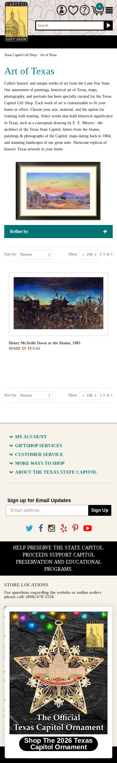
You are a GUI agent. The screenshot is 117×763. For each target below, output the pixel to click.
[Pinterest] (75, 528)
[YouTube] (88, 528)
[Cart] (98, 14)
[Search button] (108, 25)
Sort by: (10, 254)
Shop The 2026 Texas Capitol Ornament (58, 744)
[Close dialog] (106, 613)
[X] (29, 528)
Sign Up (99, 510)
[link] (58, 673)
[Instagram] (51, 528)
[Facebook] (40, 528)
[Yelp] (63, 528)
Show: (73, 254)
